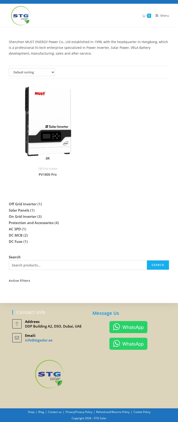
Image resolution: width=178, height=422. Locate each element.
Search (15, 257)
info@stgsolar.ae (39, 340)
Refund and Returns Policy (113, 412)
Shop (31, 412)
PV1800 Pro (48, 174)
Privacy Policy (83, 412)
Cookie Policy (142, 412)
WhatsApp (133, 327)
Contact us (55, 412)
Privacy (70, 412)
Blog (41, 412)
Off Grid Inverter (47, 169)
